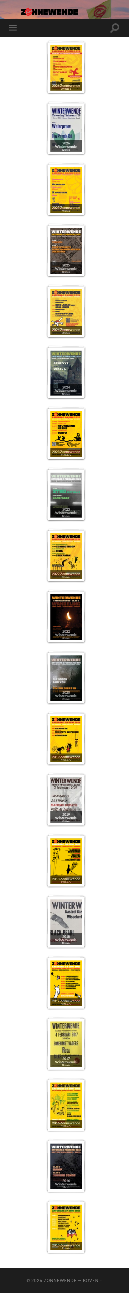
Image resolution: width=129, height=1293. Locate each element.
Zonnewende (60, 1280)
